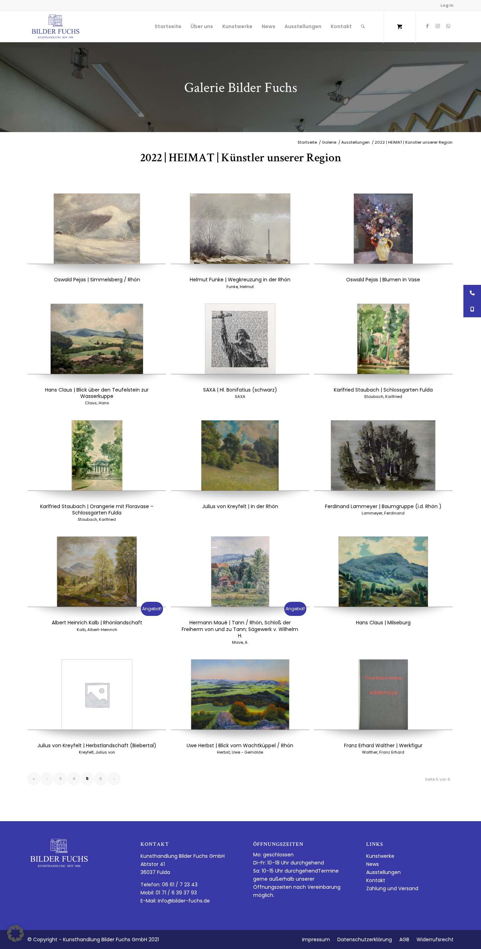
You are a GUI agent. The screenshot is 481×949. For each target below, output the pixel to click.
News (372, 864)
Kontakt (375, 880)
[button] (15, 933)
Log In (447, 5)
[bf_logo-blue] (55, 26)
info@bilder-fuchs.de (184, 900)
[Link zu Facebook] (427, 26)
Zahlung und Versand (392, 888)
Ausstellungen (383, 872)
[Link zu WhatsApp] (448, 26)
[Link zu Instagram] (437, 26)
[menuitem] (168, 26)
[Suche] (362, 26)
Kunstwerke (380, 856)
